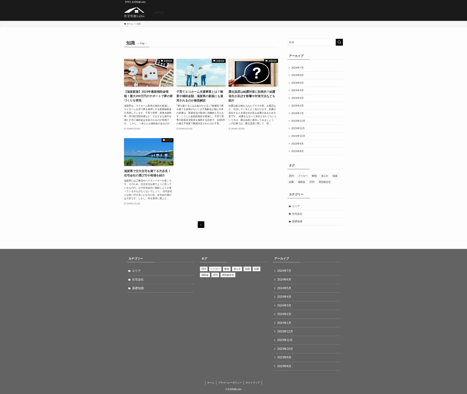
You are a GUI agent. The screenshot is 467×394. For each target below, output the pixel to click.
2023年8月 (297, 151)
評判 (312, 182)
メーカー (303, 176)
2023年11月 (298, 128)
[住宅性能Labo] (134, 12)
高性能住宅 (325, 182)
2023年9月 (297, 143)
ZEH (291, 176)
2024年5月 (297, 82)
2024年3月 (297, 97)
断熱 (314, 176)
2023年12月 (298, 120)
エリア (296, 206)
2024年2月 (297, 105)
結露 (291, 182)
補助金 (301, 182)
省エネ (324, 176)
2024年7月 (297, 67)
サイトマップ (253, 382)
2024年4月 (297, 90)
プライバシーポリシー (230, 382)
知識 (335, 176)
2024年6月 (297, 75)
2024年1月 (297, 113)
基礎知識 (297, 221)
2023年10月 (298, 136)
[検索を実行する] (339, 42)
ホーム (210, 382)
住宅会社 (297, 213)
